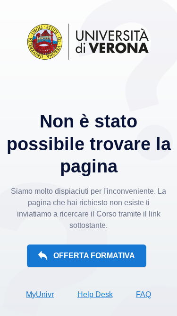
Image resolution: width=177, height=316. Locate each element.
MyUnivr (40, 294)
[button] (86, 255)
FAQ (143, 294)
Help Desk (95, 294)
